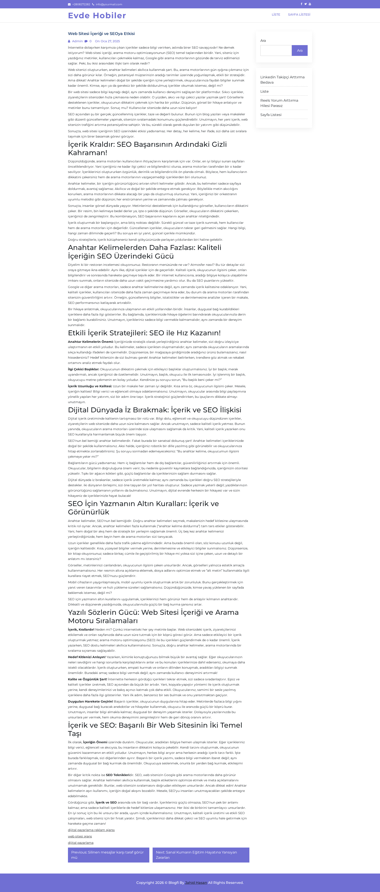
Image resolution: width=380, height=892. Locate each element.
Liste (264, 91)
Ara (263, 41)
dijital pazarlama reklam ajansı (91, 830)
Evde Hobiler (97, 15)
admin (77, 41)
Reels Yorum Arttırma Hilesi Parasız (279, 103)
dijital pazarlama (80, 843)
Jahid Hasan (196, 883)
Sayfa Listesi (270, 115)
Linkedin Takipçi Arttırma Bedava (282, 79)
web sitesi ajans (80, 836)
